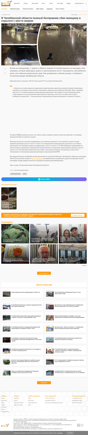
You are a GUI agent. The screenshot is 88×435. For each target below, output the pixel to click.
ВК (83, 14)
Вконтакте (31, 400)
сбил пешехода (37, 158)
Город (26, 3)
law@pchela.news (57, 429)
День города (39, 9)
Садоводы (49, 9)
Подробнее (60, 433)
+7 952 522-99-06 (49, 398)
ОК (86, 14)
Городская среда (15, 9)
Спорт (51, 3)
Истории (60, 3)
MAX (80, 14)
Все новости (44, 382)
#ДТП (24, 174)
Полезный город (18, 402)
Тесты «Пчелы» (60, 9)
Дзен (29, 405)
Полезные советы (28, 9)
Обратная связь (18, 405)
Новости (17, 3)
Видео (69, 3)
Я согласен (70, 433)
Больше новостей (44, 273)
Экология (35, 3)
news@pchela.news (50, 400)
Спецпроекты (79, 3)
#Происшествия (15, 174)
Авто (43, 3)
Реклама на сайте (77, 402)
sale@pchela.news (77, 400)
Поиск (15, 400)
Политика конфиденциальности (54, 402)
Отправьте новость (78, 215)
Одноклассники (32, 402)
